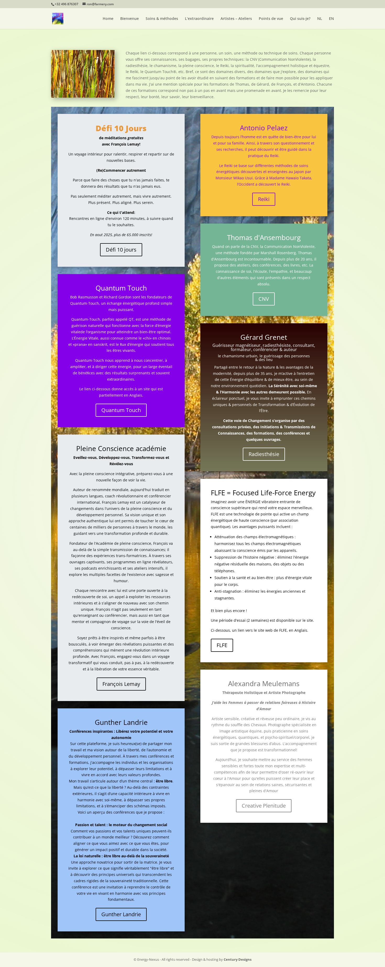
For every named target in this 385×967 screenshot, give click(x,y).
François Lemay (121, 683)
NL (319, 19)
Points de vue (271, 19)
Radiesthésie (264, 454)
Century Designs (237, 959)
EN (331, 19)
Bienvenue (129, 19)
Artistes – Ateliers (236, 19)
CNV (263, 298)
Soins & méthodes (162, 19)
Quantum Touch (121, 410)
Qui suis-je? (300, 19)
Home (108, 19)
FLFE (222, 645)
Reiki (264, 199)
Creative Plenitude (264, 805)
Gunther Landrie (121, 914)
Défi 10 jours (121, 249)
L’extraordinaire (199, 19)
